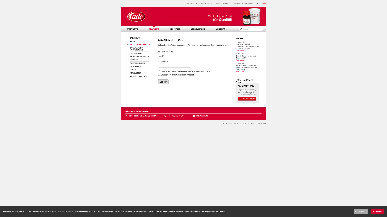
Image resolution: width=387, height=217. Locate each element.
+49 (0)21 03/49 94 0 (176, 116)
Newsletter (135, 73)
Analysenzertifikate (222, 3)
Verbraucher (198, 29)
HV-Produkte (136, 53)
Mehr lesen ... (241, 50)
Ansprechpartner (138, 76)
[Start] (136, 17)
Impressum (237, 3)
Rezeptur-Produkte (139, 56)
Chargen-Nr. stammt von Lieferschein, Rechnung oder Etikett (186, 71)
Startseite (132, 29)
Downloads (135, 66)
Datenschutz (249, 3)
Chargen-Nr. (163, 61)
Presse (209, 3)
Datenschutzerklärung (204, 211)
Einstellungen (361, 212)
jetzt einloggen (246, 98)
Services (134, 60)
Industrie (175, 29)
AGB (258, 3)
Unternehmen (190, 3)
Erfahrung (135, 38)
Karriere (201, 3)
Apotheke (154, 29)
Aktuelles (135, 41)
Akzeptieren (377, 212)
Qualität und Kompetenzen (136, 49)
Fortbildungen (137, 63)
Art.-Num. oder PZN (166, 52)
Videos (133, 70)
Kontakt (220, 29)
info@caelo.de (202, 116)
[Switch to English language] (264, 3)
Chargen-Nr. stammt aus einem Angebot (177, 75)
